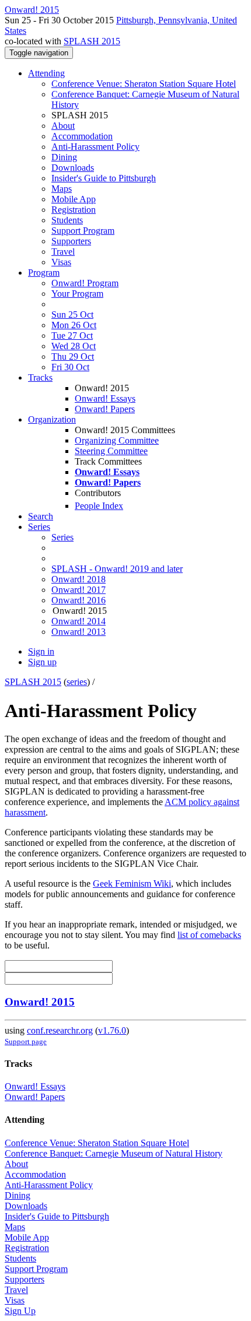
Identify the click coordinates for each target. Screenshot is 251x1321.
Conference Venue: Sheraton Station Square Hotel (143, 84)
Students (67, 220)
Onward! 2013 (78, 632)
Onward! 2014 (78, 621)
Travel (63, 252)
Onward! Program (84, 283)
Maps (61, 189)
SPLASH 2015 (92, 41)
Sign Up (20, 1311)
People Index (99, 506)
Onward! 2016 (78, 600)
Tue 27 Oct (72, 335)
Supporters (71, 241)
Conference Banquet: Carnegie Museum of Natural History (113, 1153)
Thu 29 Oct (72, 356)
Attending (46, 73)
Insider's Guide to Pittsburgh (103, 178)
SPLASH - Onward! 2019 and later (117, 569)
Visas (61, 262)
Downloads (72, 168)
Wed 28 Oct (73, 346)
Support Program (82, 231)
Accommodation (82, 136)
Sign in (41, 651)
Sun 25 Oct (72, 314)
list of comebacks (209, 935)
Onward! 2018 (78, 579)
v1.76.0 (112, 1030)
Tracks (40, 377)
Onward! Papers (105, 409)
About (63, 126)
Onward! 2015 (40, 1002)
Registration (73, 210)
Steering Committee (111, 451)
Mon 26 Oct (73, 325)
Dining (64, 157)
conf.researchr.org (60, 1030)
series (77, 682)
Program (44, 272)
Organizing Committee (117, 440)
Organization (52, 419)
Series (62, 537)
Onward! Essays (105, 398)
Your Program (77, 293)
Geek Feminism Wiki (132, 883)
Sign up (42, 662)
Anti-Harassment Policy (95, 147)
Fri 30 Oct (70, 367)
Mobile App (73, 199)
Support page (26, 1041)
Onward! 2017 (78, 590)
